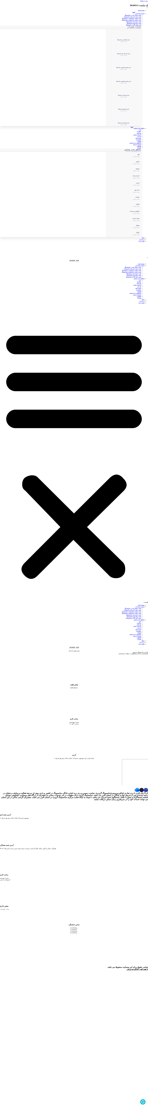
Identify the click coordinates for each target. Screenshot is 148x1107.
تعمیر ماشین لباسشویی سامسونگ (131, 270)
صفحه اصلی (141, 264)
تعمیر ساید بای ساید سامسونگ (132, 268)
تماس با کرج (4, 906)
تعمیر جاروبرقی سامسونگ (133, 273)
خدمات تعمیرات (140, 265)
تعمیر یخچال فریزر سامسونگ (133, 267)
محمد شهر (138, 288)
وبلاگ (143, 299)
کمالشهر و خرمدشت (135, 293)
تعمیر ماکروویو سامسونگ (134, 275)
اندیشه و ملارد (137, 285)
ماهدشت (138, 290)
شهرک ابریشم (137, 294)
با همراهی (137, 969)
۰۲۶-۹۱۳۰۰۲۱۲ (74, 260)
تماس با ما (142, 303)
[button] (74, 454)
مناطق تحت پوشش (139, 278)
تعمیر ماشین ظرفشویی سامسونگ (131, 272)
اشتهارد (139, 291)
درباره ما (142, 301)
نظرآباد (139, 298)
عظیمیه (139, 281)
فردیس (139, 286)
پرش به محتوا (144, 1)
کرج (138, 154)
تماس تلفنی (74, 684)
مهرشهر (139, 283)
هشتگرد (139, 296)
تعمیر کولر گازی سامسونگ (133, 277)
